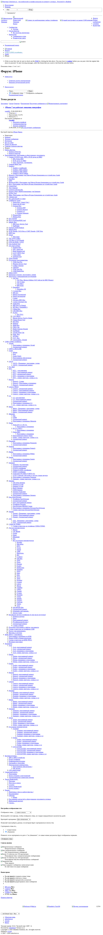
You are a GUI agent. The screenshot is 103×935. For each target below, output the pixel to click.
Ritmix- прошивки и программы (24, 705)
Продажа (12, 781)
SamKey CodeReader (20, 168)
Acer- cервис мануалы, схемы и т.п (25, 653)
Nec (14, 539)
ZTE (10, 519)
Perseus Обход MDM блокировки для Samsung (24, 191)
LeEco (19, 584)
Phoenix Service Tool (20, 264)
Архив (7, 921)
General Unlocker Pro (16, 190)
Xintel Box (16, 303)
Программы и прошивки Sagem (24, 459)
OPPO (19, 589)
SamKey (11, 166)
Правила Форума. (15, 152)
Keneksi (19, 580)
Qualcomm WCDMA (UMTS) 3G (24, 473)
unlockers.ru (9, 919)
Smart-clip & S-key (19, 204)
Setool (11, 235)
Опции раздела (8, 76)
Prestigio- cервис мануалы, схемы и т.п (26, 698)
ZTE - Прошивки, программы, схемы (25, 521)
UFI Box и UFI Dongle (16, 240)
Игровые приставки (16, 642)
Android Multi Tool (15, 164)
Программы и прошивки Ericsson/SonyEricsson (29, 508)
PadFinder (16, 226)
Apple (7, 54)
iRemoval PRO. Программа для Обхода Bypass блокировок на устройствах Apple (36, 182)
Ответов (17, 103)
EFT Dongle (13, 218)
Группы (15, 29)
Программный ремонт (20, 620)
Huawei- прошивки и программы (24, 678)
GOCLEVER (17, 747)
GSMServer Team (14, 200)
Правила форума (6, 897)
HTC (10, 369)
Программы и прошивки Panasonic (25, 443)
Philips (11, 452)
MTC (18, 546)
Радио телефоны (14, 759)
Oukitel (19, 591)
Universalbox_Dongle (20, 340)
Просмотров (25, 103)
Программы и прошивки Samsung (24, 477)
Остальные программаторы (18, 260)
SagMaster (16, 331)
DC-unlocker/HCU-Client (17, 199)
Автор (11, 103)
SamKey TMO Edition (20, 170)
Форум (95, 18)
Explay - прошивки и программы (24, 669)
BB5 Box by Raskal (19, 305)
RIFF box (12, 233)
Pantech (11, 446)
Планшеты (8, 644)
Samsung (12, 463)
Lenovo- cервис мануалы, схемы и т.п (26, 689)
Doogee (19, 564)
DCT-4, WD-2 (17, 428)
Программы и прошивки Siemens (24, 495)
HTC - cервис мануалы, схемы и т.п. (25, 378)
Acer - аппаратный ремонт (22, 649)
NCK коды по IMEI (19, 161)
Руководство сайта (19, 38)
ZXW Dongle (13, 258)
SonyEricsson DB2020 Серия (22, 506)
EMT (10, 180)
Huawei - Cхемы (18, 381)
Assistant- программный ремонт (28, 730)
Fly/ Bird (12, 367)
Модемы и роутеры (15, 633)
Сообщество (13, 27)
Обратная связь (10, 917)
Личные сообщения (11, 139)
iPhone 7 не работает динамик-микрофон (23, 107)
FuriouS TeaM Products (16, 227)
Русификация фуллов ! (20, 622)
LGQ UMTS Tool (19, 253)
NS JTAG (20, 314)
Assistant (16, 729)
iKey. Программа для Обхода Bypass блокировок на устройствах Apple (33, 184)
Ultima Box (16, 309)
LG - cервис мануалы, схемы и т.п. (25, 405)
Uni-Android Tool (14, 244)
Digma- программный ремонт (23, 656)
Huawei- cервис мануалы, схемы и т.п (26, 680)
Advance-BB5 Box (19, 300)
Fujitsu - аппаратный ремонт (26, 741)
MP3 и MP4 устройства (17, 757)
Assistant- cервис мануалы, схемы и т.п (30, 736)
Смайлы (7, 889)
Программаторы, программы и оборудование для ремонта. (25, 155)
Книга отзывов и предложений (19, 776)
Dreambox (16, 287)
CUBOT (20, 557)
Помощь (8, 7)
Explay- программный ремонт (23, 665)
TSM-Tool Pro (17, 262)
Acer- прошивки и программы (23, 651)
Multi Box (16, 325)
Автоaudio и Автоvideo (17, 763)
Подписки (8, 141)
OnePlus (19, 587)
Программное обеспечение (22, 358)
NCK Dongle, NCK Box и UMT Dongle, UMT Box (26, 231)
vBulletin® (12, 928)
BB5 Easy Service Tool (20, 224)
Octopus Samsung (22, 213)
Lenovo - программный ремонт (23, 390)
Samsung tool (17, 256)
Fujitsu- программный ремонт (27, 739)
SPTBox (15, 336)
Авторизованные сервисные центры (21, 777)
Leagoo (19, 582)
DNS (18, 560)
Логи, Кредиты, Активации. (22, 162)
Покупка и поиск (15, 783)
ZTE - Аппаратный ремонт (22, 522)
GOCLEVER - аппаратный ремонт (29, 750)
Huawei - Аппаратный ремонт (23, 385)
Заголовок (4, 103)
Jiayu (18, 577)
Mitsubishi (16, 537)
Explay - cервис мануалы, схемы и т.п (26, 671)
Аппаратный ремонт (20, 347)
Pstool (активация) (19, 296)
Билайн (19, 542)
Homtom (20, 569)
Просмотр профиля (19, 122)
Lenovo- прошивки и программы (24, 687)
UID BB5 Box (17, 311)
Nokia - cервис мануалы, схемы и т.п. (25, 437)
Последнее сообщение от (38, 103)
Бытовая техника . (11, 756)
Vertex (19, 604)
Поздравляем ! (14, 794)
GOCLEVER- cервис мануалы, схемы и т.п (31, 754)
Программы (13, 774)
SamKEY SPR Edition (20, 171)
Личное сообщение (19, 126)
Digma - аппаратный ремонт (22, 658)
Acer (10, 645)
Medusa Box (17, 217)
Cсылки (11, 785)
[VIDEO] (8, 892)
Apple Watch (17, 356)
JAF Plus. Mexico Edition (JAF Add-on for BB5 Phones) (35, 280)
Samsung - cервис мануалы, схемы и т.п (26, 716)
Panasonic (12, 441)
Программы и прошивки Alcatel (24, 345)
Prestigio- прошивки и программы (24, 696)
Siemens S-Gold (18, 486)
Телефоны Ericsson (19, 504)
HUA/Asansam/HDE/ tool (17, 220)
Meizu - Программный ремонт (23, 410)
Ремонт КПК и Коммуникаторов (20, 638)
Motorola (12, 414)
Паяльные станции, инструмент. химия (22, 275)
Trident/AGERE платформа (22, 470)
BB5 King (20, 285)
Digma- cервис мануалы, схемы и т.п (25, 662)
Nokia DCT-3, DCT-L (20, 425)
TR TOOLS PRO (14, 238)
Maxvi (19, 586)
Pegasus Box (17, 215)
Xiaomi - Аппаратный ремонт (23, 517)
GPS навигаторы (14, 770)
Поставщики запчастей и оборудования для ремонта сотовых (30, 799)
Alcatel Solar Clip (18, 332)
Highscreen (20, 568)
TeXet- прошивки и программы (23, 723)
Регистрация (9, 5)
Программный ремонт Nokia (22, 436)
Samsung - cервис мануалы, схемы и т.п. (26, 479)
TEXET (19, 600)
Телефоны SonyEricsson (21, 499)
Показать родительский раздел (19, 82)
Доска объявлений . (11, 779)
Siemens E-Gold (18, 484)
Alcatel (11, 343)
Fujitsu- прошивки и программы (28, 743)
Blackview (20, 553)
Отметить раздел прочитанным (19, 80)
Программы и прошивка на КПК (20, 636)
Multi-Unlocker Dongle (20, 329)
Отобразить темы (17, 93)
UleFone (19, 602)
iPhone (15, 352)
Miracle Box (13, 229)
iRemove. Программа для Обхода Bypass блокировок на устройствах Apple (34, 175)
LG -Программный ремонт (22, 399)
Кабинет (8, 137)
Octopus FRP (21, 208)
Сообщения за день (19, 36)
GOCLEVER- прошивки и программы (30, 752)
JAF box (15, 278)
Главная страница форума (14, 146)
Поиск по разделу (9, 87)
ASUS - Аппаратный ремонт (23, 365)
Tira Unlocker (13, 188)
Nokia (11, 423)
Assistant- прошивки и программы (28, 734)
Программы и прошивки (25, 426)
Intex (18, 573)
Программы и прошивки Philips (24, 454)
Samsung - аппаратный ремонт (23, 712)
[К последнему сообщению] (31, 127)
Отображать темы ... (8, 812)
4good (19, 549)
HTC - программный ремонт (22, 372)
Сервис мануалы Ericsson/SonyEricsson (26, 510)
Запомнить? (11, 13)
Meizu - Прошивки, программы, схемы (26, 408)
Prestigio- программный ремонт (23, 692)
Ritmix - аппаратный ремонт (22, 703)
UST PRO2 (16, 316)
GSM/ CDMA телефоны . (13, 341)
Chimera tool (13, 197)
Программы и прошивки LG (22, 403)
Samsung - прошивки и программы (25, 714)
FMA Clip (16, 327)
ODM (15, 417)
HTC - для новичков (20, 370)
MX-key (15, 293)
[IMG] (7, 890)
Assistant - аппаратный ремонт (27, 732)
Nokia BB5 (16, 432)
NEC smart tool (18, 249)
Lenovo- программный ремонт (23, 683)
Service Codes (17, 613)
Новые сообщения (96, 21)
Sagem (11, 457)
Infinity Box (13, 222)
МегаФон (20, 544)
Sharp (15, 535)
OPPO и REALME (15, 349)
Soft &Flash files (18, 607)
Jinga (18, 578)
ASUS (11, 361)
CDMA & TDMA (15, 524)
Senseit (19, 598)
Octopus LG (21, 211)
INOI (18, 571)
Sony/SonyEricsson (15, 497)
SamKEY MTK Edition (20, 173)
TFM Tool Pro (17, 269)
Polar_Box (16, 334)
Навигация (12, 34)
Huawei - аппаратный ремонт (23, 676)
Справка (96, 24)
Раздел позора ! (14, 788)
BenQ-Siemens (18, 488)
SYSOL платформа (19, 468)
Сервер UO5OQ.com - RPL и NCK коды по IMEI (25, 157)
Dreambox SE (21, 289)
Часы (14, 618)
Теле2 (19, 548)
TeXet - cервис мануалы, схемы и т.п (25, 725)
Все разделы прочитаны (21, 33)
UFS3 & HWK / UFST (16, 242)
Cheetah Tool (13, 177)
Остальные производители (18, 727)
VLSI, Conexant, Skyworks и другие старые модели (30, 475)
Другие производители (17, 528)
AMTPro (16, 267)
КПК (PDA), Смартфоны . (14, 634)
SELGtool (16, 237)
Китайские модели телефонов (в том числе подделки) (27, 615)
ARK (18, 551)
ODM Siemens (17, 490)
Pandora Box (17, 247)
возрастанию (11, 830)
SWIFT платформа (19, 472)
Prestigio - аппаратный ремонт (23, 694)
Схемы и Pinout (18, 625)
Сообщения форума (19, 124)
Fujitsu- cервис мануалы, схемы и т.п (29, 745)
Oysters (19, 593)
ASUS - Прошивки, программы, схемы (26, 363)
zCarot (9, 931)
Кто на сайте (9, 142)
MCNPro (16, 322)
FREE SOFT (13, 273)
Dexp (18, 562)
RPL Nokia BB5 (18, 159)
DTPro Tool (13, 193)
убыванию (11, 832)
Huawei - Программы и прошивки (24, 383)
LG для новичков (19, 398)
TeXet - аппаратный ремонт (22, 721)
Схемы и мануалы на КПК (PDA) (20, 640)
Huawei (11, 379)
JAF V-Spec (21, 282)
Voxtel (15, 533)
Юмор (15, 797)
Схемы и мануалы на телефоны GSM (21, 629)
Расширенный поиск (12, 45)
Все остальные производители (23, 540)
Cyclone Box (17, 291)
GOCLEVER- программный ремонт (29, 748)
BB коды (8, 887)
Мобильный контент (16, 801)
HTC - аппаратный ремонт (22, 374)
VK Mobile (16, 531)
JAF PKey (20, 284)
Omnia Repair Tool (19, 320)
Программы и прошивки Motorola (24, 421)
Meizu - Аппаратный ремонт (22, 412)
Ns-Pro (15, 313)
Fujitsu (15, 738)
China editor (17, 255)
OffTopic (12, 795)
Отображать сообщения (34, 93)
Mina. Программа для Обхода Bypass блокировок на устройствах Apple (33, 195)
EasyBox (12, 179)
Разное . (7, 790)
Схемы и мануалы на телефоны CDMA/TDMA (29, 526)
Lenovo (11, 681)
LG (10, 396)
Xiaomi (11, 511)
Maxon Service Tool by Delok (22, 318)
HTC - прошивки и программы (23, 376)
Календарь (96, 25)
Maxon (15, 530)
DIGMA (19, 558)
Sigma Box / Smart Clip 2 (21, 202)
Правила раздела (18, 616)
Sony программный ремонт (22, 502)
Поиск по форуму (11, 144)
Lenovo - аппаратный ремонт (23, 388)
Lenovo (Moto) (14, 387)
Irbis (18, 575)
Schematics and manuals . (21, 611)
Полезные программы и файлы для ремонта (24, 627)
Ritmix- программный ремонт (23, 701)
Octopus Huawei (22, 209)
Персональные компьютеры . (19, 765)
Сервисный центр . (11, 772)
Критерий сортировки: (8, 819)
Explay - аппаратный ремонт (22, 667)
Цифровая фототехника (17, 761)
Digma (11, 654)
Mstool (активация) (19, 294)
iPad (14, 354)
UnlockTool (12, 186)
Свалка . (12, 803)
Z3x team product (14, 246)
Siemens (11, 481)
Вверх (20, 132)
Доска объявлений (15, 786)
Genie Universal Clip (20, 302)
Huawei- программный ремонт (23, 674)
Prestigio (19, 595)
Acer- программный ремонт (22, 647)
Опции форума (14, 31)
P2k (14, 416)
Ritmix (11, 700)
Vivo (18, 606)
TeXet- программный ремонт (23, 719)
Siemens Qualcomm (19, 492)
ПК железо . (17, 768)
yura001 (7, 111)
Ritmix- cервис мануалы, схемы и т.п (25, 707)
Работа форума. (10, 150)
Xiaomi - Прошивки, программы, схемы (26, 513)
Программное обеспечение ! (22, 766)
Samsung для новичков (20, 464)
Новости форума (14, 153)
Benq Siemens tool (19, 251)
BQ (18, 555)
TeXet (11, 718)
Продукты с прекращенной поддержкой (22, 276)
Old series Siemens (19, 483)
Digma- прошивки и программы (24, 660)
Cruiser (15, 298)
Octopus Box (17, 206)
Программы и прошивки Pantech (24, 448)
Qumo (19, 596)
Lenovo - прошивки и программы (24, 392)
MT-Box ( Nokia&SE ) (20, 307)
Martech (15, 323)
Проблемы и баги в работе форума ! (21, 792)
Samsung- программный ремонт (24, 710)
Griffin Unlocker (18, 265)
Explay (19, 566)
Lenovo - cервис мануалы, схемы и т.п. (26, 394)
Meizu (11, 407)
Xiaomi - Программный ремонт (23, 515)
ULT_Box (16, 338)
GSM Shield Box (18, 271)
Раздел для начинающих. (17, 631)
